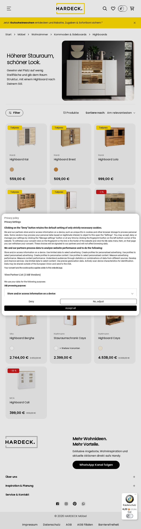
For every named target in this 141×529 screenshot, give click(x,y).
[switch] (129, 516)
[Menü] (135, 495)
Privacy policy (11, 217)
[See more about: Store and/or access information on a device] (132, 294)
